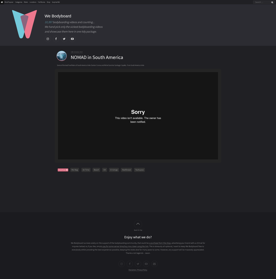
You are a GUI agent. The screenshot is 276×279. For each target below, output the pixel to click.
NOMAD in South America (97, 57)
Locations (33, 2)
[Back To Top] (138, 224)
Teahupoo (139, 170)
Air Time (86, 170)
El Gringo (114, 170)
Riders (26, 2)
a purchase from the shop (160, 243)
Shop (48, 2)
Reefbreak (126, 170)
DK (104, 170)
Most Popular (9, 2)
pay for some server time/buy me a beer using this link (125, 246)
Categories (18, 2)
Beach (96, 170)
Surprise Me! (56, 2)
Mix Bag (74, 170)
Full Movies (41, 2)
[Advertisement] (138, 191)
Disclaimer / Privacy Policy (138, 270)
